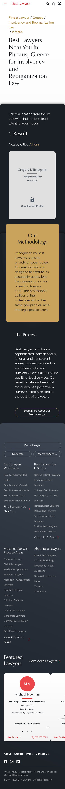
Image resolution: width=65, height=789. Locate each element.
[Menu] (5, 4)
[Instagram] (11, 761)
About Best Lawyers (45, 555)
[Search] (47, 4)
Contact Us (40, 591)
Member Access (47, 453)
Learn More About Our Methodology (37, 412)
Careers (38, 586)
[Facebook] (5, 761)
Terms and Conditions (45, 772)
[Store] (53, 4)
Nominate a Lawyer (45, 576)
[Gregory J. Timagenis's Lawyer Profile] (32, 185)
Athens (34, 144)
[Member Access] (59, 4)
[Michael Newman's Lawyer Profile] (27, 687)
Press (37, 581)
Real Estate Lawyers (15, 631)
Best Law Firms (20, 775)
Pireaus (17, 32)
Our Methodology (44, 560)
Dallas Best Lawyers (45, 510)
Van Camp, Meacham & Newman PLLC (27, 701)
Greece (38, 18)
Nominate (18, 453)
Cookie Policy (25, 772)
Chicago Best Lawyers (46, 490)
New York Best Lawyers (47, 474)
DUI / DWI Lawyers (14, 610)
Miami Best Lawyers (45, 531)
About (7, 753)
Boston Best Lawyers (45, 526)
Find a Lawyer (19, 18)
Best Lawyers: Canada (16, 485)
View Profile (12, 737)
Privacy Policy (10, 772)
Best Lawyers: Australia (16, 490)
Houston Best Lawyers (46, 505)
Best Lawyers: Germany (17, 500)
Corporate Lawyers (14, 615)
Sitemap (7, 775)
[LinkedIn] (18, 761)
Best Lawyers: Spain (15, 495)
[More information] (48, 727)
